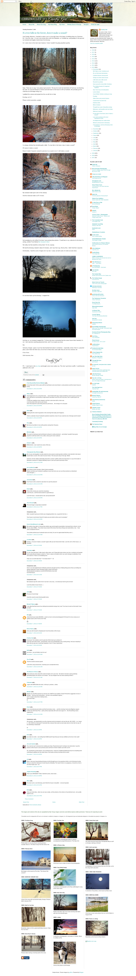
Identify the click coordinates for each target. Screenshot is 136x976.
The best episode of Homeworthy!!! (100, 195)
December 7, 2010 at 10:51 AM (34, 666)
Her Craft (94, 271)
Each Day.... (95, 336)
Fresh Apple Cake (96, 221)
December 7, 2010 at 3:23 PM (34, 739)
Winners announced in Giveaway (101, 122)
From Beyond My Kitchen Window (36, 383)
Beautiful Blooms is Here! (97, 182)
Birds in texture (96, 105)
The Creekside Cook (97, 220)
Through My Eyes (96, 360)
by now (93, 365)
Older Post (81, 802)
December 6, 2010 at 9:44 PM (34, 427)
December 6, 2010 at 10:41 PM (34, 484)
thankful (94, 384)
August (95, 135)
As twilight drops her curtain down (101, 120)
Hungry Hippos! (95, 207)
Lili (27, 759)
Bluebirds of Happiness (97, 357)
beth (28, 650)
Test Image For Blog (96, 240)
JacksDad (29, 479)
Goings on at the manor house (100, 77)
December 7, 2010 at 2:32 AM (34, 545)
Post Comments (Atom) (35, 804)
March (95, 146)
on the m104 (95, 234)
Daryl (28, 707)
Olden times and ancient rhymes (101, 98)
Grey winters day (96, 353)
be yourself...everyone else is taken (101, 364)
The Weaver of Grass (32, 671)
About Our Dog (41, 24)
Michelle (29, 432)
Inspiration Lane (96, 228)
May (94, 142)
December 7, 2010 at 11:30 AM (34, 686)
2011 (93, 65)
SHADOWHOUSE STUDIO (99, 239)
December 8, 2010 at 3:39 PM (34, 775)
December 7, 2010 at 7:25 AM (34, 599)
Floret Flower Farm (97, 185)
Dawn (28, 489)
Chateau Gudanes (97, 411)
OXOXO (94, 210)
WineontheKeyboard (97, 306)
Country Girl (104, 29)
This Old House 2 (96, 262)
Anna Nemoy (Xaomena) (98, 399)
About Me (31, 24)
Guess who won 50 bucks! (98, 295)
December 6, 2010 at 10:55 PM (34, 497)
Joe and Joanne (31, 744)
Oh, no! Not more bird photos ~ (100, 73)
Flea (28, 423)
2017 (93, 52)
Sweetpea (29, 550)
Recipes (86, 24)
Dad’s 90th (94, 307)
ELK (28, 734)
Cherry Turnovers (96, 166)
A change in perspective (97, 392)
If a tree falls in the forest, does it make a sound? (45, 33)
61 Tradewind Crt (96, 333)
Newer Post (26, 802)
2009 (93, 153)
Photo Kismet (95, 340)
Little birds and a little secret (100, 80)
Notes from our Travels (98, 282)
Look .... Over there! (96, 263)
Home (24, 24)
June (94, 139)
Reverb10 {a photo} (98, 82)
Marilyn (29, 691)
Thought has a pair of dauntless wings (102, 107)
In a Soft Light (95, 383)
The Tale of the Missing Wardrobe (99, 315)
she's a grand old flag (97, 236)
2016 (93, 54)
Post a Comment (29, 799)
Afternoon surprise (97, 111)
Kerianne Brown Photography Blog (101, 332)
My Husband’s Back (44, 242)
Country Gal (30, 638)
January (95, 150)
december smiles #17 (97, 291)
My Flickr (62, 24)
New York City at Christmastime (101, 89)
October (95, 131)
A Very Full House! (96, 299)
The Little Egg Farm (97, 387)
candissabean (96, 344)
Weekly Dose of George (74, 24)
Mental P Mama (31, 604)
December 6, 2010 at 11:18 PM (34, 519)
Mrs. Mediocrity (96, 190)
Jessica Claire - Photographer (100, 214)
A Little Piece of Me (97, 202)
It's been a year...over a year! (98, 341)
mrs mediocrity (31, 467)
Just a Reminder (96, 337)
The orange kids (95, 253)
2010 (93, 67)
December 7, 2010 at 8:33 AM (34, 645)
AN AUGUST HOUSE (97, 320)
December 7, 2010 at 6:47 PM (34, 766)
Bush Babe (95, 206)
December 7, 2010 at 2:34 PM (34, 729)
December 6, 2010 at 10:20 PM (34, 474)
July (94, 137)
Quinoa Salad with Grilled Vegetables (100, 199)
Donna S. (29, 443)
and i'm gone (95, 361)
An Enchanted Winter (97, 349)
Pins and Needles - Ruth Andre (99, 267)
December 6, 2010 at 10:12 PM (34, 462)
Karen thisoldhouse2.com (33, 524)
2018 (93, 50)
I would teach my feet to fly (99, 100)
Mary (28, 780)
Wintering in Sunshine (97, 287)
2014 (93, 58)
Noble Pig (94, 164)
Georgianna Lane (96, 181)
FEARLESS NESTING (97, 348)
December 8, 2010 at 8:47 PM (34, 795)
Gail (28, 592)
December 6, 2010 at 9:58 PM (34, 447)
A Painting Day (96, 266)
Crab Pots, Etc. (95, 249)
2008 (93, 155)
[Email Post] (43, 374)
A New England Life (97, 352)
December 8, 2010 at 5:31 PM (34, 785)
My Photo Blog (52, 24)
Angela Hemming (31, 771)
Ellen (28, 410)
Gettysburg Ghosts (97, 322)
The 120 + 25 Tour (96, 378)
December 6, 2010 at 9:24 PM (34, 388)
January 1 (94, 211)
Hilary (28, 393)
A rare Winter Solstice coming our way (102, 94)
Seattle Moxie (95, 252)
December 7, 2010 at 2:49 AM (34, 560)
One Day (94, 318)
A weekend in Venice (96, 311)
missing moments (97, 286)
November (96, 129)
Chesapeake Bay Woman (33, 452)
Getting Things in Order (97, 405)
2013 (93, 61)
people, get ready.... (96, 409)
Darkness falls (96, 102)
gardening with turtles (98, 294)
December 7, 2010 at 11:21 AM (34, 677)
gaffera (71, 972)
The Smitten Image (97, 278)
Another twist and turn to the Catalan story (101, 275)
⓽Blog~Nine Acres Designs (99, 427)
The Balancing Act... (96, 303)
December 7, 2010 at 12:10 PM (34, 714)
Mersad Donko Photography (99, 168)
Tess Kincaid (30, 502)
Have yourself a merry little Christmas (102, 84)
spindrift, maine (96, 407)
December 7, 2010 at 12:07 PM (34, 702)
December (96, 69)
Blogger (81, 972)
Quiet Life (94, 194)
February (95, 148)
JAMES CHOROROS (97, 256)
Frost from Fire (95, 279)
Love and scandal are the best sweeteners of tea (100, 117)
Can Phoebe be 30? (96, 178)
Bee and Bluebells (96, 203)
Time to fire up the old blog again (99, 283)
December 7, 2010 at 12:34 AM (34, 534)
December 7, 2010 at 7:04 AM (34, 587)
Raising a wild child (96, 225)
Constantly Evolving (97, 421)
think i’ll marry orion (96, 191)
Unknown (29, 682)
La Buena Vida (96, 310)
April (94, 144)
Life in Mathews (96, 248)
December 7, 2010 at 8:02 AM (34, 633)
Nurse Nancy (30, 628)
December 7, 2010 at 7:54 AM (34, 610)
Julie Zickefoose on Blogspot (99, 176)
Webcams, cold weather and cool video (103, 109)
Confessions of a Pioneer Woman (101, 243)
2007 (93, 157)
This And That (95, 388)
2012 (93, 63)
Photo (93, 229)
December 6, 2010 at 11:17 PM (34, 507)
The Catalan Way (96, 274)
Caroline (29, 539)
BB (27, 615)
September (96, 133)
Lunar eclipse (96, 92)
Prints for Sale (95, 24)
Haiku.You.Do (95, 368)
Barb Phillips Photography (99, 326)
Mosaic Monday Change (97, 375)
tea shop (38, 366)
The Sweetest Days (97, 424)
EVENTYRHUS (96, 403)
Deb (28, 790)
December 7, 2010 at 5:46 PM (34, 754)
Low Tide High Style (97, 356)
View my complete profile (96, 43)
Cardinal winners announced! (100, 75)
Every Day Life (96, 302)
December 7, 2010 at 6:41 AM (34, 574)
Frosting (95, 96)
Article (93, 401)
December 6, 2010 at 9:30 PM (34, 405)
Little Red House (96, 374)
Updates (94, 324)
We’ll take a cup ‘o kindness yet (101, 71)
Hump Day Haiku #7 (96, 397)
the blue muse (96, 290)
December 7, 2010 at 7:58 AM (34, 623)
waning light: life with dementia (100, 391)
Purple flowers (95, 345)
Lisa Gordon (95, 270)
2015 (93, 56)
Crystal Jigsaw (96, 314)
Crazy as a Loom (96, 174)
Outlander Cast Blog (97, 224)
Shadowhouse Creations (98, 232)
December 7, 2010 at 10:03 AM (34, 654)
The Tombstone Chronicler (99, 298)
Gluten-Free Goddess (97, 198)
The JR (29, 659)
